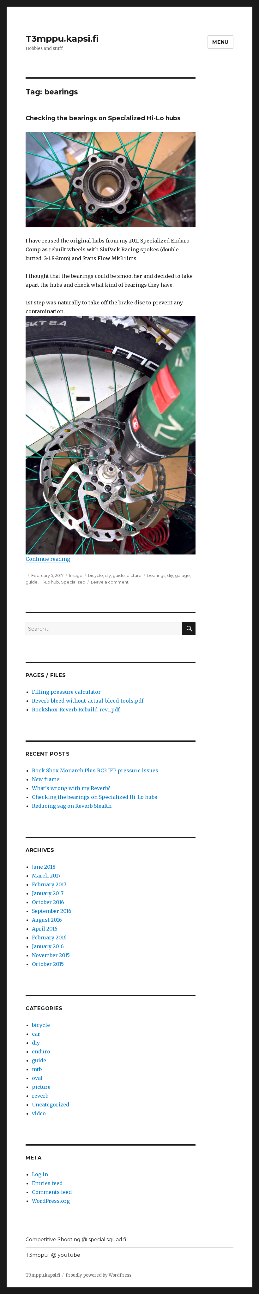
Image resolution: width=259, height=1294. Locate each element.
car (36, 1034)
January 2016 (48, 946)
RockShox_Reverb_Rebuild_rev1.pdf (76, 709)
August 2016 (47, 920)
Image (75, 575)
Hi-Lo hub (49, 581)
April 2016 (44, 929)
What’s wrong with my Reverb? (71, 788)
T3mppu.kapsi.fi (62, 38)
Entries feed (47, 1183)
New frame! (46, 779)
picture (134, 575)
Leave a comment (110, 581)
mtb (37, 1069)
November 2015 (51, 955)
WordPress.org (51, 1201)
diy (108, 575)
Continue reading (48, 559)
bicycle (95, 575)
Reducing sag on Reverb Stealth (71, 806)
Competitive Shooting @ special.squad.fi (76, 1240)
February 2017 (49, 884)
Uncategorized (50, 1104)
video (39, 1113)
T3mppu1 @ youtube (53, 1255)
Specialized (73, 581)
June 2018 (44, 867)
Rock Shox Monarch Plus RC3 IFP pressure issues (95, 770)
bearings (156, 575)
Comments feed (52, 1192)
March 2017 (46, 875)
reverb (40, 1096)
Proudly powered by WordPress (98, 1275)
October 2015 (48, 964)
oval (37, 1078)
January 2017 (47, 893)
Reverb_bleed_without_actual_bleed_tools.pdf (87, 701)
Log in (40, 1174)
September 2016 (51, 911)
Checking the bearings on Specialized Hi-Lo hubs (103, 118)
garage (182, 575)
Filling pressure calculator (66, 692)
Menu (220, 42)
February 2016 (49, 937)
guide (119, 575)
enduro (41, 1051)
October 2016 (48, 902)
